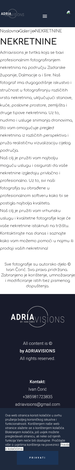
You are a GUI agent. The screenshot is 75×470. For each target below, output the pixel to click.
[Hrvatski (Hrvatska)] (70, 13)
